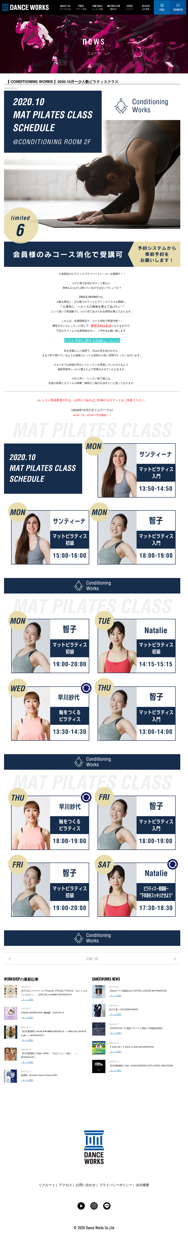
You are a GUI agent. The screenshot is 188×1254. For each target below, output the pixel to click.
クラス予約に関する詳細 (83, 340)
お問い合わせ (86, 1184)
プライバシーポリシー (115, 1184)
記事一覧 (92, 958)
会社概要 (142, 1184)
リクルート (47, 1184)
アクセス (65, 1184)
